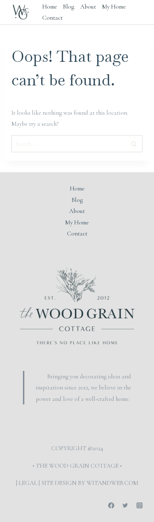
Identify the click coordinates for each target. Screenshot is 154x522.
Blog (68, 6)
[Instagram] (139, 505)
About (88, 6)
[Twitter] (125, 505)
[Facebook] (111, 505)
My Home (114, 6)
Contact (52, 17)
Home (49, 6)
